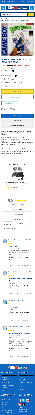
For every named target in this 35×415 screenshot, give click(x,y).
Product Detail (17, 121)
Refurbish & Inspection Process (25, 383)
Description (17, 116)
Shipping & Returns (24, 380)
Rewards (4, 388)
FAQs (20, 386)
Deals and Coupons (7, 385)
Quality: (7, 76)
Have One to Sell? (10, 103)
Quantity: (4, 86)
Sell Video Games (6, 380)
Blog (3, 390)
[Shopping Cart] (32, 8)
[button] (25, 164)
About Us (4, 377)
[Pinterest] (14, 109)
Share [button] (12, 265)
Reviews (21, 389)
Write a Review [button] (18, 209)
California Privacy (7, 410)
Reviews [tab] (6, 219)
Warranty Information (17, 126)
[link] (17, 68)
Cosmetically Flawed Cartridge (14, 82)
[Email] (5, 109)
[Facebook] (2, 109)
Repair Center (5, 382)
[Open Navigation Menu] (3, 8)
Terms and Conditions (8, 413)
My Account (5, 402)
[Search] (31, 14)
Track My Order (6, 399)
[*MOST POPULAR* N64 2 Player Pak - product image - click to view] (17, 174)
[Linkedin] (11, 109)
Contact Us (22, 377)
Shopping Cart (6, 405)
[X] (8, 109)
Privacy (4, 407)
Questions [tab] (18, 219)
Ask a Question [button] (18, 214)
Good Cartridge (9, 79)
